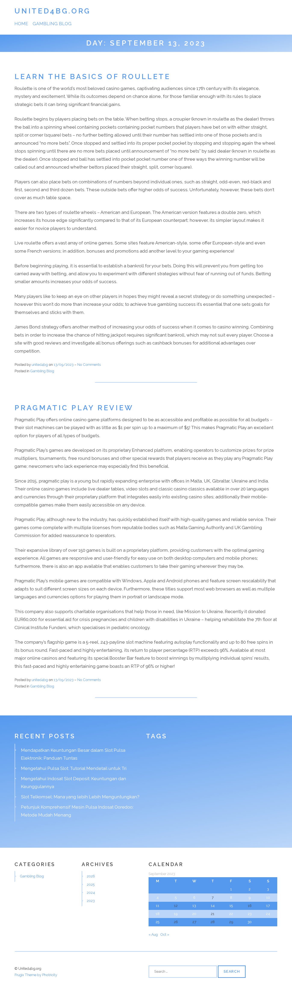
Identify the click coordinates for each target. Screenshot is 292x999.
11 (157, 905)
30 (250, 922)
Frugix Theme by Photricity (36, 975)
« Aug (153, 934)
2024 (91, 892)
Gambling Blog (52, 23)
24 (268, 914)
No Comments (89, 364)
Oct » (164, 934)
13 (194, 905)
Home (21, 23)
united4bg (40, 364)
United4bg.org (53, 11)
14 (213, 905)
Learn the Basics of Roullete (92, 76)
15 (231, 905)
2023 (91, 901)
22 (231, 914)
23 (250, 914)
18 (157, 914)
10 (268, 897)
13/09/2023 (64, 364)
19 (176, 914)
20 (194, 914)
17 (268, 905)
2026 (91, 876)
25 (157, 922)
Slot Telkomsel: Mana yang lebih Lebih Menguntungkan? (80, 796)
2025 (91, 884)
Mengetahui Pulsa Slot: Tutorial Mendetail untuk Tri (74, 768)
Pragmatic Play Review (74, 408)
